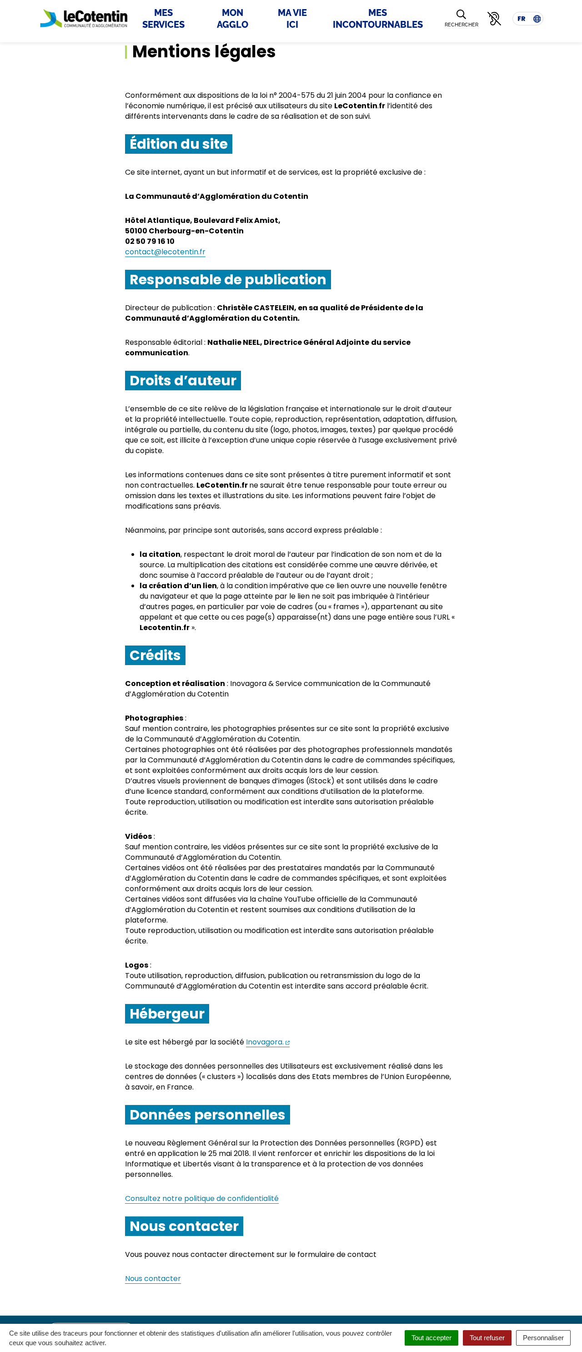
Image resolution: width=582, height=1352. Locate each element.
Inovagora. (268, 1042)
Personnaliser (543, 1338)
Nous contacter (153, 1278)
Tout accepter (431, 1338)
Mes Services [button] (163, 18)
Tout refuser (487, 1338)
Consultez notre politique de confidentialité (202, 1198)
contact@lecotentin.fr (165, 252)
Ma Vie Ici (292, 18)
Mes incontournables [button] (378, 18)
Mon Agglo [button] (232, 18)
